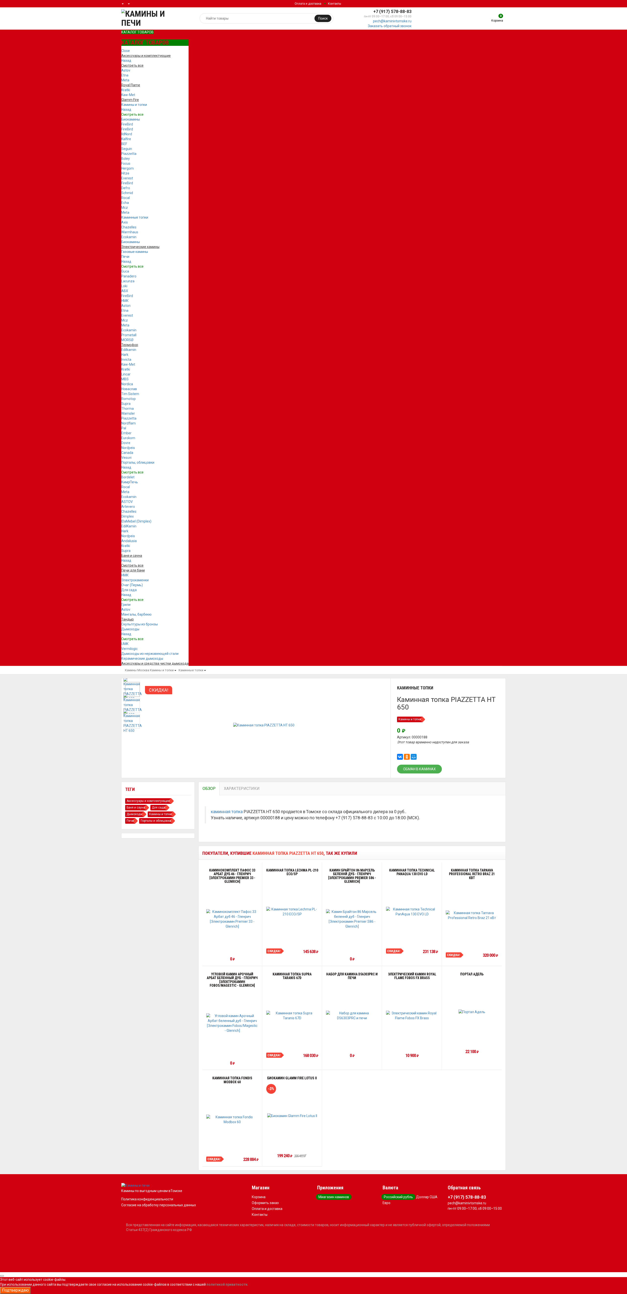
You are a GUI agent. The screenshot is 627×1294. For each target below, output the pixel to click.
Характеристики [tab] (242, 788)
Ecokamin (128, 237)
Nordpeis (128, 448)
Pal (123, 428)
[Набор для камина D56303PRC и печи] (352, 1015)
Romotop (128, 399)
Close (125, 51)
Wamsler (128, 413)
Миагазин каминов (333, 1197)
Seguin (126, 149)
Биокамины (130, 119)
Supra (126, 404)
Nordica (127, 384)
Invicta (126, 359)
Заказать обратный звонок (389, 26)
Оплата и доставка (308, 3)
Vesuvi (126, 458)
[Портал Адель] (471, 1011)
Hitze (125, 173)
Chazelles (128, 227)
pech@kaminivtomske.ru (392, 21)
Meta (125, 80)
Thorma (127, 409)
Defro (125, 188)
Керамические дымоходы (142, 658)
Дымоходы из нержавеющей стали (150, 654)
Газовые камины (134, 252)
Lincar (126, 374)
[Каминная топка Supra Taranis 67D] (292, 1015)
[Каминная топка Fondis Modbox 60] (232, 1119)
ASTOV (127, 502)
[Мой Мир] (414, 757)
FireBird (127, 124)
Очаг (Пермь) (132, 585)
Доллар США (426, 1197)
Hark (124, 355)
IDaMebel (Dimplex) (136, 521)
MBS (125, 379)
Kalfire (126, 139)
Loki (124, 286)
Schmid (127, 193)
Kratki (125, 90)
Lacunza (127, 281)
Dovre (125, 443)
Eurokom (128, 438)
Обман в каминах (419, 769)
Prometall (128, 335)
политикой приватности (226, 1284)
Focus (125, 163)
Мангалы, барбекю (136, 614)
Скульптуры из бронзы (139, 624)
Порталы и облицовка (156, 820)
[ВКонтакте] (400, 757)
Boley (125, 159)
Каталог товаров (137, 32)
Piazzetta (128, 154)
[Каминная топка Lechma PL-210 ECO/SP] (292, 912)
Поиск (323, 18)
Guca (125, 271)
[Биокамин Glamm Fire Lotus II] (292, 1115)
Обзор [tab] (209, 788)
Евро (386, 1203)
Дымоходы (130, 629)
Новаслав (129, 389)
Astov (125, 70)
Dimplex (127, 516)
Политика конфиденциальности (147, 1199)
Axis (124, 222)
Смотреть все (132, 114)
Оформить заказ (265, 1203)
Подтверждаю (15, 1290)
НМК (125, 301)
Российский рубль (398, 1197)
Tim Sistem (130, 394)
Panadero (128, 276)
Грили (126, 605)
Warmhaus (129, 232)
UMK (124, 644)
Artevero (128, 507)
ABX (124, 291)
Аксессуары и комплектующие (148, 801)
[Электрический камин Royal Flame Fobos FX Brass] (412, 1015)
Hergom (127, 168)
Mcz (124, 208)
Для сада (129, 590)
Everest (127, 178)
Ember (126, 433)
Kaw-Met (128, 95)
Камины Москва (137, 670)
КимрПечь (129, 482)
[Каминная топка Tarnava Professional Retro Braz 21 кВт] (472, 915)
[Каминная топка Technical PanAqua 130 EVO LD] (412, 912)
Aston (126, 306)
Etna (124, 75)
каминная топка (227, 811)
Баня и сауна (136, 807)
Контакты (334, 3)
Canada (127, 453)
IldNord (126, 134)
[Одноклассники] (407, 757)
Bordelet (127, 477)
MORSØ (127, 340)
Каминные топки (134, 217)
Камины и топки (134, 105)
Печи (125, 257)
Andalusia (129, 541)
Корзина (258, 1197)
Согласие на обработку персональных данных (158, 1205)
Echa (125, 203)
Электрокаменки (135, 580)
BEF (124, 144)
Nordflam (128, 423)
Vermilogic (129, 649)
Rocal (125, 198)
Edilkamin (128, 350)
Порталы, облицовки (137, 462)
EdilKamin (128, 526)
